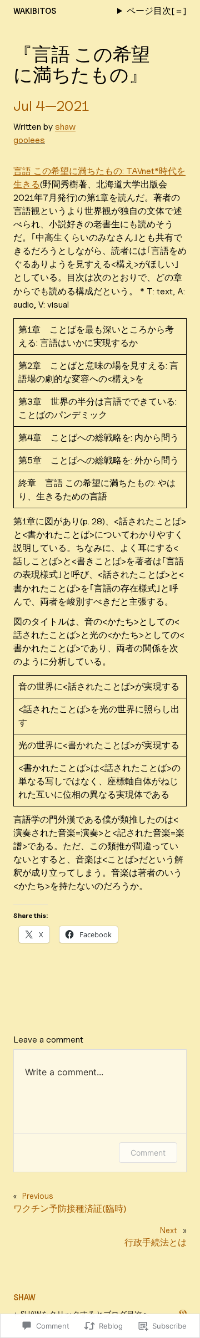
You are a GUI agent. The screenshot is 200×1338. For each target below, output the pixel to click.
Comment (148, 1152)
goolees (29, 140)
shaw (65, 126)
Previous (37, 1196)
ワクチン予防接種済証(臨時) (70, 1208)
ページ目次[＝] (157, 11)
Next (168, 1230)
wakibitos (34, 11)
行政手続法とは (155, 1242)
